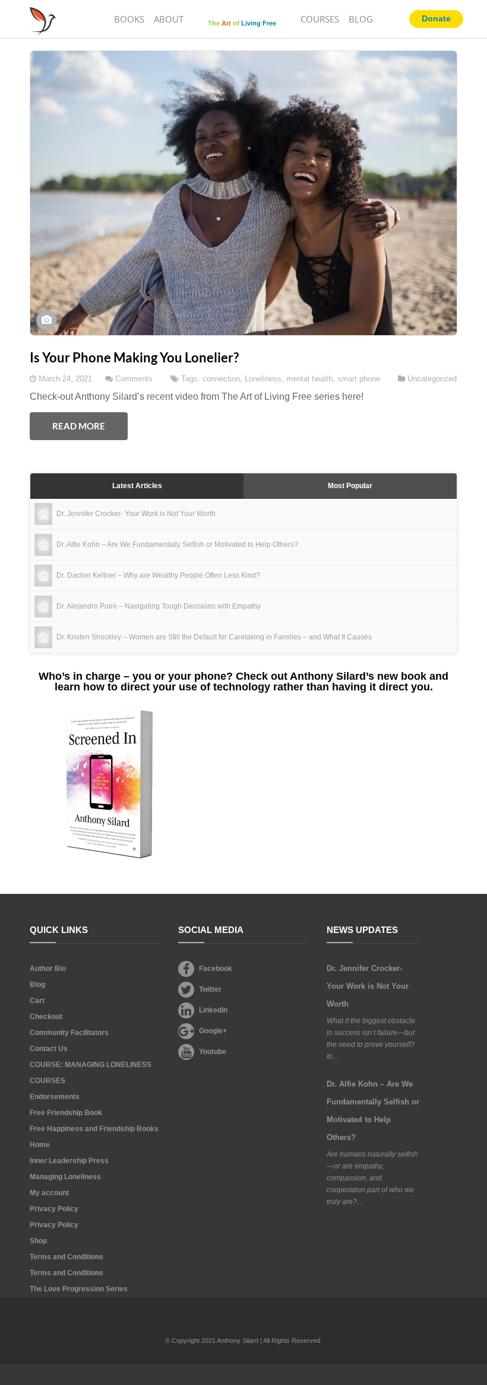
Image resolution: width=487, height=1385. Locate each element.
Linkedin (213, 1010)
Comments (134, 378)
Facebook (215, 968)
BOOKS (129, 19)
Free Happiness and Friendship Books (94, 1129)
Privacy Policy (54, 1209)
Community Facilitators (69, 1033)
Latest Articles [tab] (137, 486)
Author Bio (48, 968)
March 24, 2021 (65, 378)
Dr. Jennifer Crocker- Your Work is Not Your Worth (368, 986)
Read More (78, 426)
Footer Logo (243, 1323)
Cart (37, 1000)
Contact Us (49, 1049)
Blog (37, 984)
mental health (309, 378)
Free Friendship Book (66, 1113)
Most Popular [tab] (350, 486)
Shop (38, 1241)
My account (49, 1193)
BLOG (361, 19)
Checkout (46, 1017)
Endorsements (55, 1097)
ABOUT (169, 19)
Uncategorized (432, 378)
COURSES (320, 19)
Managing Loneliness (65, 1177)
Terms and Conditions (66, 1257)
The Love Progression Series (79, 1289)
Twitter (210, 989)
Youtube (212, 1051)
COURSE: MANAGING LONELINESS (90, 1065)
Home (40, 1145)
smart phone (358, 378)
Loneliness (263, 378)
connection (221, 378)
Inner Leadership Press (69, 1161)
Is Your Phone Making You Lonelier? (134, 357)
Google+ (213, 1031)
